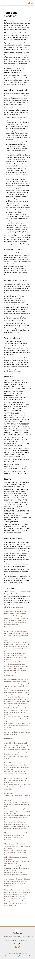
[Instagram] (19, 947)
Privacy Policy (19, 956)
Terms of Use (8, 956)
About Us (27, 956)
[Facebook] (16, 947)
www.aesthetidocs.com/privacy (14, 84)
